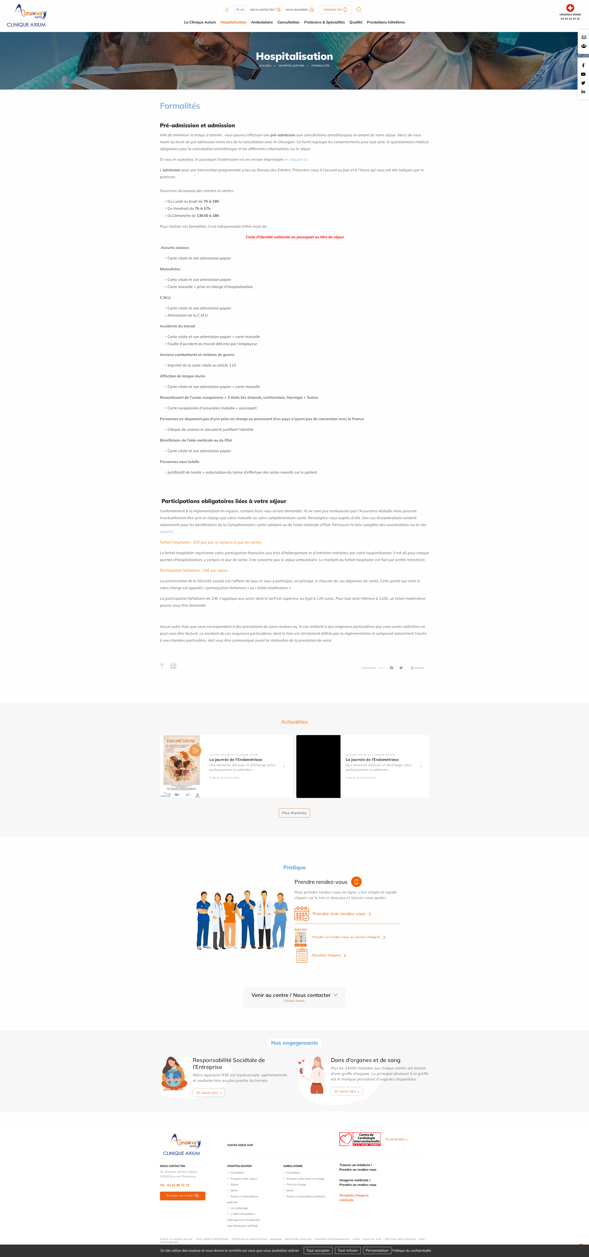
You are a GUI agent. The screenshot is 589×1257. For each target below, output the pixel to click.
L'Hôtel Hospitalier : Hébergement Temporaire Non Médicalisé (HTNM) (243, 1219)
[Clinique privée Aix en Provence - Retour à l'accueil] (26, 15)
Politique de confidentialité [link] (411, 1250)
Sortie (234, 1190)
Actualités (294, 721)
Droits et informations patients (305, 1196)
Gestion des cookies (400, 1239)
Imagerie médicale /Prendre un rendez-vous (357, 1182)
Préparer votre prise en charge (305, 1178)
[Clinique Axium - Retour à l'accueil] (182, 1144)
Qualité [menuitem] (355, 22)
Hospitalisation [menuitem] (233, 22)
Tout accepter (318, 1250)
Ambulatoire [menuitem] (262, 22)
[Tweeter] (401, 667)
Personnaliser (377, 1250)
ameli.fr (166, 531)
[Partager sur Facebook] (391, 667)
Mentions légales (298, 1239)
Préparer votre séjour (244, 1178)
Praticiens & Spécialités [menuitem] (324, 22)
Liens (356, 1239)
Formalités (321, 65)
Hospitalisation (291, 65)
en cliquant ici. (296, 159)
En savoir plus (207, 1093)
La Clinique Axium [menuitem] (200, 22)
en (242, 9)
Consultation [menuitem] (288, 22)
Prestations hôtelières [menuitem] (386, 22)
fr (237, 9)
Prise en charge (296, 1184)
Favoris (419, 667)
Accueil (265, 65)
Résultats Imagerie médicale (354, 1197)
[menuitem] (244, 1173)
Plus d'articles (294, 813)
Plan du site (372, 1239)
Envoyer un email (180, 1195)
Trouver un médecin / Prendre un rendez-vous (357, 1167)
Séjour (235, 1184)
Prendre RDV (333, 9)
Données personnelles (332, 1239)
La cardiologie (239, 1208)
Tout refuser (348, 1250)
